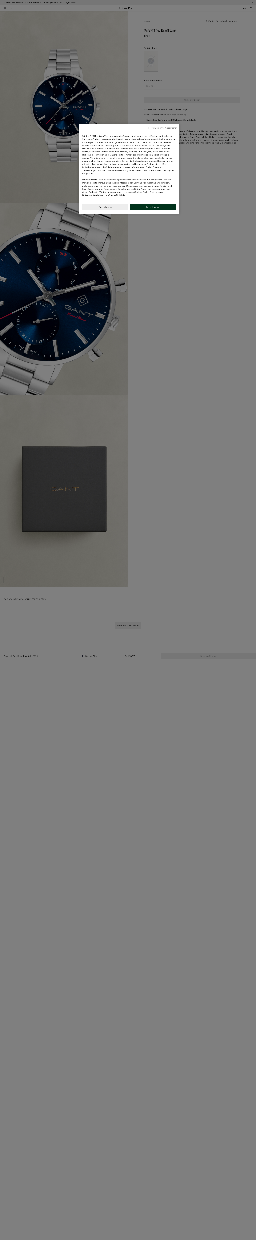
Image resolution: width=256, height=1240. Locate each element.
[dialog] (129, 169)
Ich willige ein (153, 207)
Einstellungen (105, 207)
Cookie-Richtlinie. (116, 195)
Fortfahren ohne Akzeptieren (162, 127)
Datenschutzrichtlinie (92, 195)
